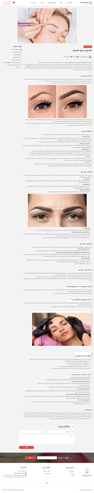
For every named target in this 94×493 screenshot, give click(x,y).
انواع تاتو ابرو (17, 52)
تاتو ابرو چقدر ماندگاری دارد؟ (13, 65)
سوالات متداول (46, 471)
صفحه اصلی (69, 3)
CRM (84, 489)
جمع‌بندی (18, 68)
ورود (7, 3)
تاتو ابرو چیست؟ (16, 50)
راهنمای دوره (47, 473)
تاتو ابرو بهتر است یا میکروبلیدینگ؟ (12, 62)
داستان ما (42, 3)
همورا (81, 490)
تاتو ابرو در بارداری (16, 60)
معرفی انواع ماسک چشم (79, 264)
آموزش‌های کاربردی (52, 3)
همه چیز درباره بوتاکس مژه (79, 404)
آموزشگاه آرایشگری (64, 418)
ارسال (26, 447)
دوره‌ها (61, 3)
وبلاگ (73, 475)
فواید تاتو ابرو (17, 55)
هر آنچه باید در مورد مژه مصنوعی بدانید (76, 125)
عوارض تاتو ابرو (16, 57)
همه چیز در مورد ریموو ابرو (37, 415)
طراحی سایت (89, 490)
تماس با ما (33, 3)
